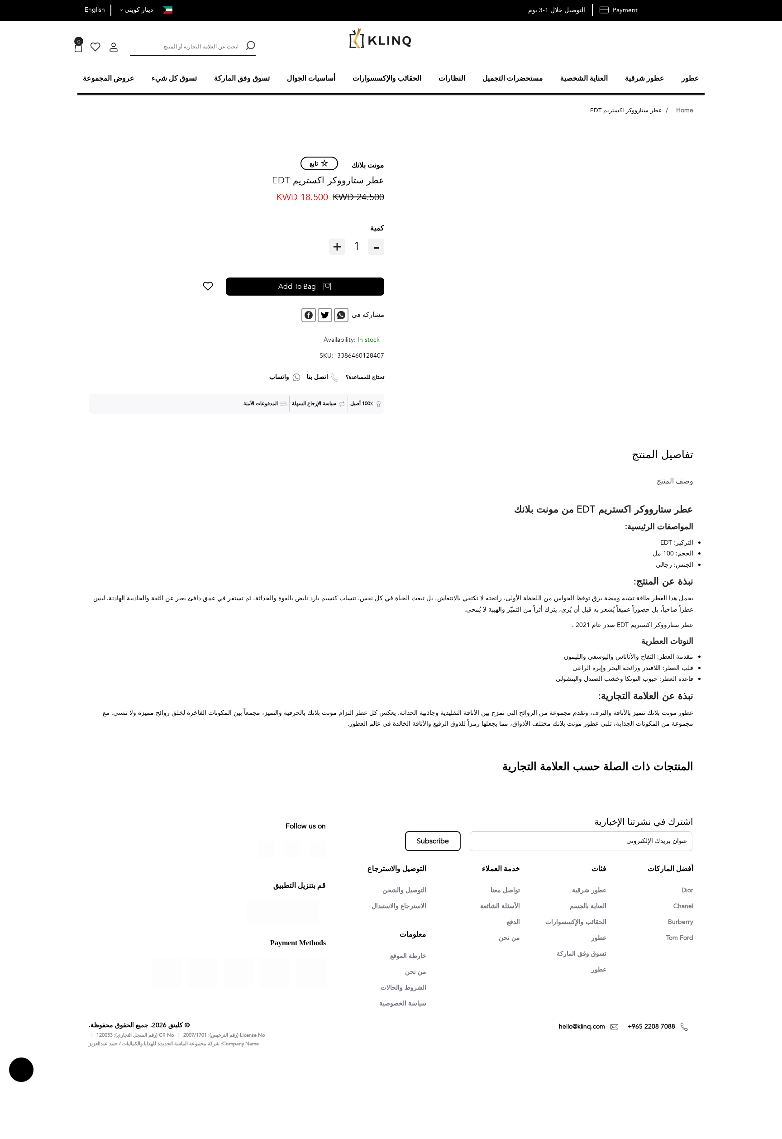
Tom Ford (678, 938)
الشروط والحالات (400, 988)
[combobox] (184, 46)
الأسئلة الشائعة (498, 905)
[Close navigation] (9, 9)
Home (684, 109)
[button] (242, 285)
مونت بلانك (368, 164)
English (95, 9)
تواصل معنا (503, 889)
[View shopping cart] (78, 48)
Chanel (682, 905)
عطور (597, 938)
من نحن (508, 938)
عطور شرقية (586, 889)
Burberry (679, 922)
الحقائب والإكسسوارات (572, 922)
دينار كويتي (138, 9)
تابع (314, 162)
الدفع (512, 922)
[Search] (249, 45)
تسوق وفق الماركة (578, 954)
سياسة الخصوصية (399, 1005)
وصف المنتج (671, 479)
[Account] (113, 48)
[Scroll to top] (21, 1071)
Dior (686, 889)
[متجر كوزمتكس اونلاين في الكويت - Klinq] (378, 39)
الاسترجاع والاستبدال (395, 905)
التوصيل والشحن (401, 889)
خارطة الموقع (405, 956)
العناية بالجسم (585, 905)
